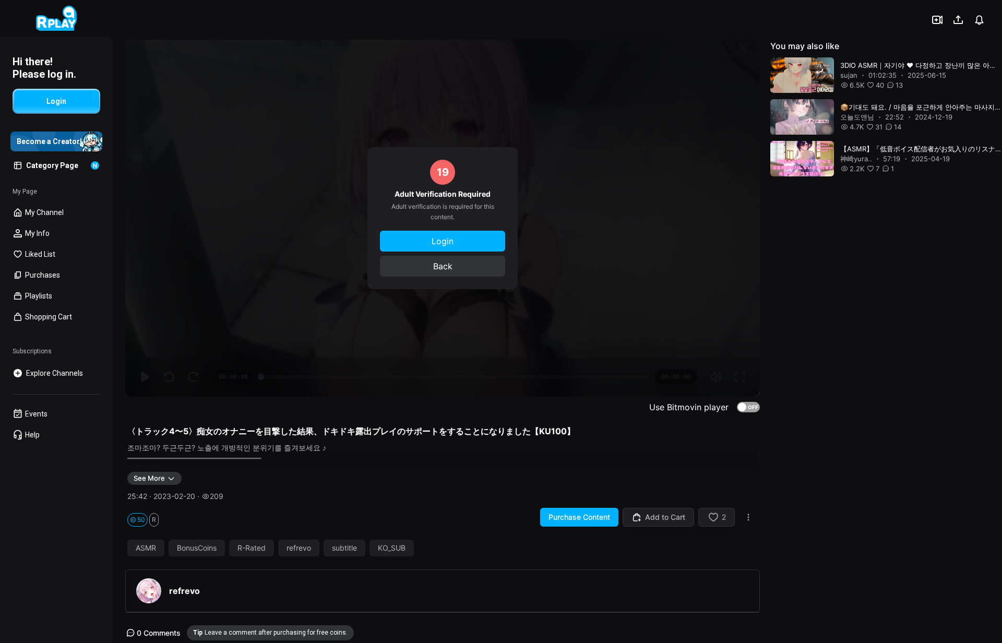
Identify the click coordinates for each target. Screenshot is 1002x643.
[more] (748, 517)
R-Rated (251, 548)
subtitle (344, 548)
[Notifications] (979, 19)
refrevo (299, 548)
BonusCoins (197, 548)
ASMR (146, 548)
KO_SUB (391, 548)
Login (443, 241)
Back (442, 266)
